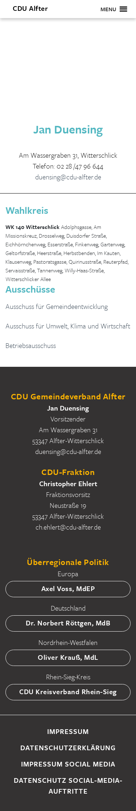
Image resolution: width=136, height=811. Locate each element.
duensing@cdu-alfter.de (68, 177)
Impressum (68, 731)
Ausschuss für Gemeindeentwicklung (56, 306)
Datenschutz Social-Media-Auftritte (68, 785)
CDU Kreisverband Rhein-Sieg (68, 691)
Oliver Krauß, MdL (68, 657)
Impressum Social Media (68, 764)
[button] (108, 9)
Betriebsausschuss (30, 345)
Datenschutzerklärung (68, 747)
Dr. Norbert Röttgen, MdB (68, 623)
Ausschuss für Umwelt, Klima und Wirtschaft (67, 326)
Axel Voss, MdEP (68, 588)
